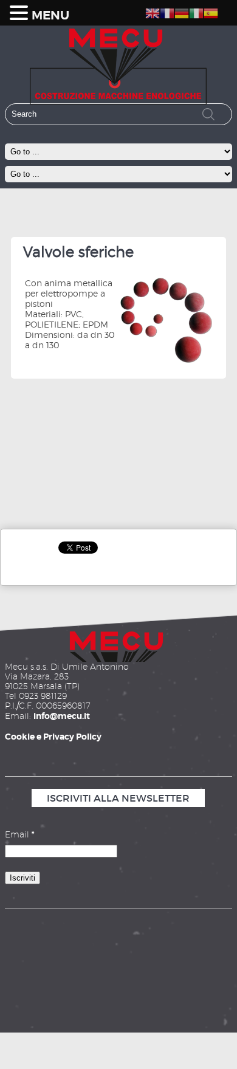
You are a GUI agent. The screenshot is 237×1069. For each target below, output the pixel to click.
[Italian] (196, 11)
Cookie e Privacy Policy (53, 736)
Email (19, 834)
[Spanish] (211, 11)
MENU (50, 15)
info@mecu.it (61, 715)
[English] (152, 11)
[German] (181, 11)
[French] (167, 11)
